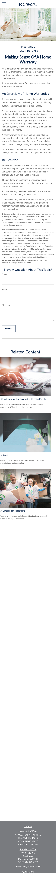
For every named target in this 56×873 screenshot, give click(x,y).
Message (6, 305)
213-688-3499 (31, 862)
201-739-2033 (31, 844)
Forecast (4, 455)
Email (4, 290)
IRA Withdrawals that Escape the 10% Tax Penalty (23, 399)
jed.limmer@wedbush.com (28, 866)
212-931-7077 (31, 841)
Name (5, 274)
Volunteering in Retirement (12, 511)
